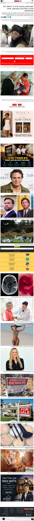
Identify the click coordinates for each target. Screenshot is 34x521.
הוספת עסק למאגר (5, 513)
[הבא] (6, 519)
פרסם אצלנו (6, 508)
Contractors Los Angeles (19, 510)
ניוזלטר (7, 515)
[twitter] (5, 17)
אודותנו (7, 510)
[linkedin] (3, 17)
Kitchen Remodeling (20, 508)
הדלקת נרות (31, 2)
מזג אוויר (27, 2)
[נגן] (3, 519)
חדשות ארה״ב (11, 508)
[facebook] (10, 17)
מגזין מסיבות (12, 510)
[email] (1, 17)
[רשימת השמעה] (8, 519)
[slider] (20, 520)
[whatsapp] (6, 17)
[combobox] (17, 248)
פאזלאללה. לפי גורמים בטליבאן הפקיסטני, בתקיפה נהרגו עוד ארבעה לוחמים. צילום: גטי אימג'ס (19, 47)
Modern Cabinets (20, 511)
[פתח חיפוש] (4, 1)
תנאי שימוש (6, 511)
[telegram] (8, 17)
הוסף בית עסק (17, 251)
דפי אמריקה (12, 511)
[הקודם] (1, 519)
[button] (2, 58)
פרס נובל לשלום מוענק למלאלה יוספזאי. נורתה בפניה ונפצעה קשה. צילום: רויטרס (21, 95)
